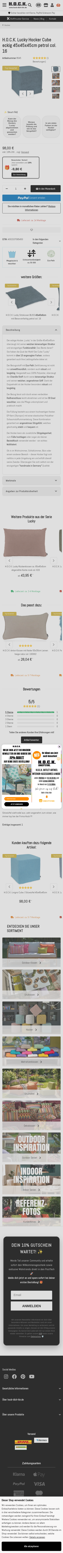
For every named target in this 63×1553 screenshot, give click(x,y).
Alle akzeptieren (31, 1546)
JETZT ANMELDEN (16, 804)
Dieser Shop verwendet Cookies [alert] (17, 1500)
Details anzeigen (37, 1537)
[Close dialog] (59, 746)
